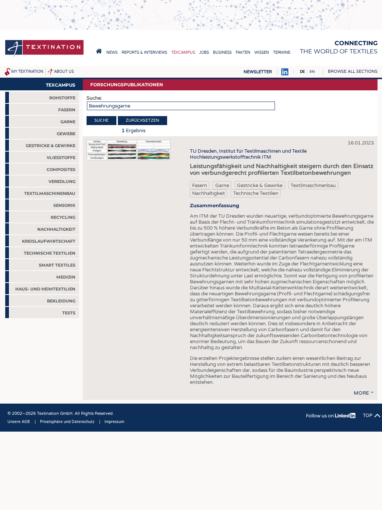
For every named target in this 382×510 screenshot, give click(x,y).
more (361, 393)
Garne (222, 186)
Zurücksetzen (142, 120)
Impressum (114, 422)
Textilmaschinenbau (313, 186)
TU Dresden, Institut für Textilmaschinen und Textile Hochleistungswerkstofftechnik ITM (248, 154)
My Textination (27, 71)
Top (367, 415)
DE (302, 71)
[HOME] (99, 51)
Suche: (94, 98)
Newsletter (258, 71)
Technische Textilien (255, 193)
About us (64, 71)
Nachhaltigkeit (208, 193)
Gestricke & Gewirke (259, 186)
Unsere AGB (18, 422)
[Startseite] (44, 56)
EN (312, 71)
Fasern (199, 186)
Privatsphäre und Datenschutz (67, 422)
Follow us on (320, 416)
